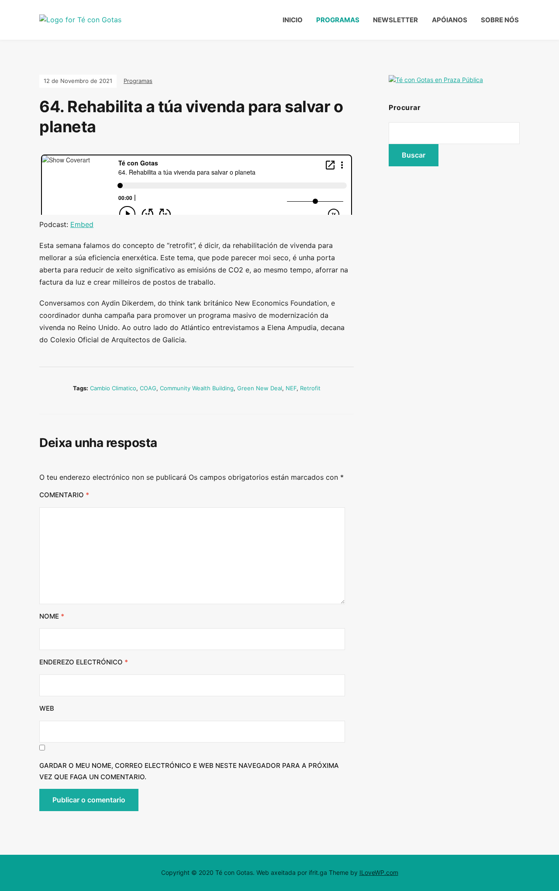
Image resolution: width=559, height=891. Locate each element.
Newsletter (395, 20)
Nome (51, 616)
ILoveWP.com (378, 872)
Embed (81, 224)
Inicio (293, 20)
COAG (148, 388)
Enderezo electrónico (83, 662)
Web (46, 708)
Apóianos (449, 20)
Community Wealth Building (197, 388)
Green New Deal (259, 388)
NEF (291, 388)
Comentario (64, 495)
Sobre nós (500, 20)
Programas (337, 20)
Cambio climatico (113, 388)
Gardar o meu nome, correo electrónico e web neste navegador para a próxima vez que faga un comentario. (189, 771)
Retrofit (310, 388)
